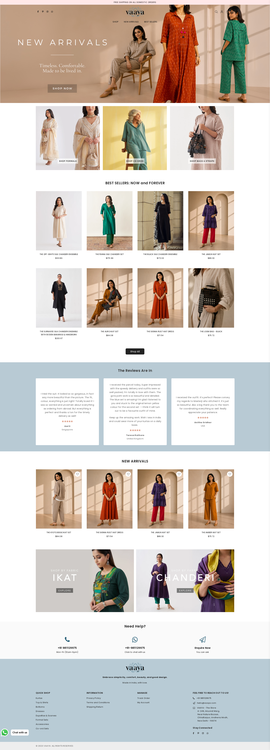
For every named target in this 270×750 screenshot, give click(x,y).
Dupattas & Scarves (46, 715)
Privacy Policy (94, 698)
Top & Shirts (42, 702)
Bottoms (40, 706)
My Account (143, 702)
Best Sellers (150, 21)
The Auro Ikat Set (109, 331)
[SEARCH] (216, 11)
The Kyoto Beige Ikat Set (59, 532)
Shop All (135, 351)
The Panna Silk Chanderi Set (109, 254)
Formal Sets (42, 719)
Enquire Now (203, 648)
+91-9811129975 (135, 648)
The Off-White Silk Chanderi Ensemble (59, 254)
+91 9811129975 (67, 648)
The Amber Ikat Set (211, 532)
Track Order (143, 698)
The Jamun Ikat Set (211, 254)
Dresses (40, 711)
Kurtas (39, 698)
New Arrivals (131, 21)
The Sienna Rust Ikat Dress (160, 331)
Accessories (42, 724)
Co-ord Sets (42, 728)
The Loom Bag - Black (211, 331)
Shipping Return (95, 706)
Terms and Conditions (98, 702)
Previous (33, 408)
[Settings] (232, 11)
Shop (115, 21)
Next (237, 408)
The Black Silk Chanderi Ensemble (160, 254)
